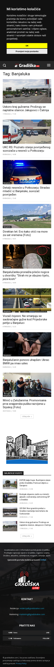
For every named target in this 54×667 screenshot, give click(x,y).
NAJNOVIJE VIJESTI (13, 473)
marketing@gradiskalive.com (32, 614)
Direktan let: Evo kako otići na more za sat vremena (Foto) (25, 233)
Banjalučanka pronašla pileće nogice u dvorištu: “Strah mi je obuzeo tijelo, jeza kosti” (26, 275)
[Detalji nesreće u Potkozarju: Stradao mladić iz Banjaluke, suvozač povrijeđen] (27, 172)
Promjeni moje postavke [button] (27, 51)
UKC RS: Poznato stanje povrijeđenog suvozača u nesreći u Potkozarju (26, 149)
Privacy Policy (21, 663)
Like (47, 633)
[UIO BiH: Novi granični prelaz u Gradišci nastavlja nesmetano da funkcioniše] (10, 512)
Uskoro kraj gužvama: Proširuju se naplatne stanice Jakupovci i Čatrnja (26, 108)
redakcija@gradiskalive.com (32, 608)
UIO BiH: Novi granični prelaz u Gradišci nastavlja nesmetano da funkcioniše (34, 511)
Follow (46, 638)
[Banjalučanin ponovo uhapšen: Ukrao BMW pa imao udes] (27, 344)
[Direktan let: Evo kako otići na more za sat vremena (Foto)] (27, 216)
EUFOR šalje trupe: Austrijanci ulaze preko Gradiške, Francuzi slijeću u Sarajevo (35, 483)
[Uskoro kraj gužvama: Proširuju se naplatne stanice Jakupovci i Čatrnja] (27, 91)
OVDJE (43, 560)
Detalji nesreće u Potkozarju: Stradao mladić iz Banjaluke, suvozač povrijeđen (26, 191)
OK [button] (27, 45)
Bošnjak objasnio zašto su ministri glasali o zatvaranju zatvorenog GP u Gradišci (35, 497)
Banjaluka (7, 102)
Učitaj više (26, 416)
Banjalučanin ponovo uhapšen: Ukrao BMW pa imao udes (26, 361)
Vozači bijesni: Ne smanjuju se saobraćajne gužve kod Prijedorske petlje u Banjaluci (25, 319)
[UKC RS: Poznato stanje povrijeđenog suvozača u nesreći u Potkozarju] (27, 132)
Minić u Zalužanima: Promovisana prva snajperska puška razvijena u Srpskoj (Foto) (24, 404)
